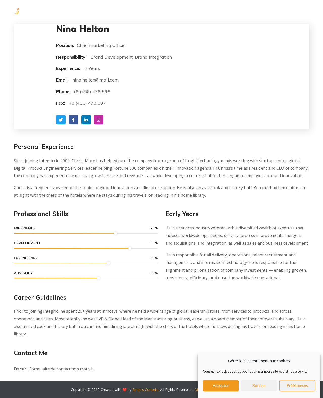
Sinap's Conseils (145, 389)
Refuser (259, 385)
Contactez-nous (292, 10)
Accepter (221, 385)
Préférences (297, 385)
